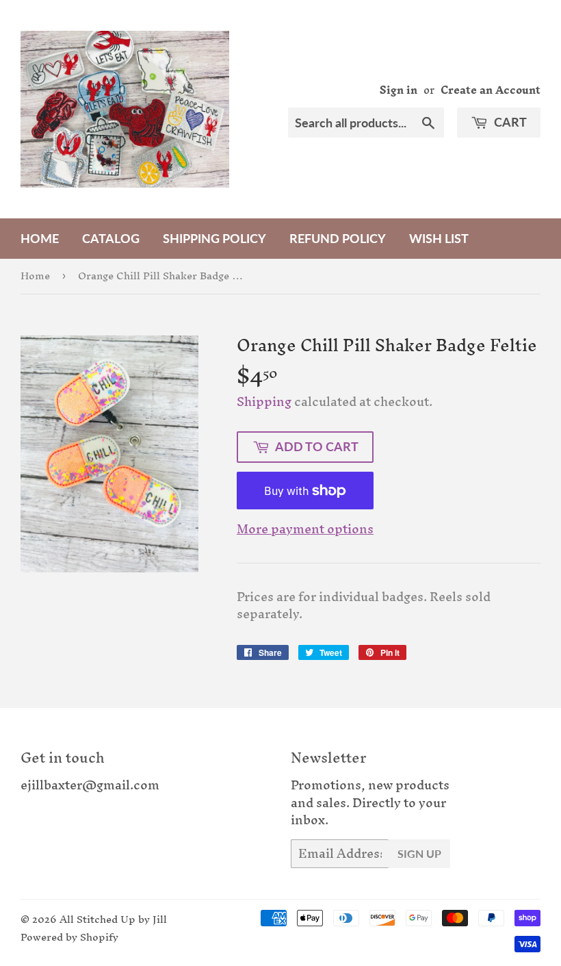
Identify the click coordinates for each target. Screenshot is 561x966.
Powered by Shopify (69, 937)
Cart (509, 121)
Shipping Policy (214, 238)
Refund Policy (337, 238)
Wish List (439, 238)
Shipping (264, 401)
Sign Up (419, 853)
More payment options (305, 529)
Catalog (111, 238)
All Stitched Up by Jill (113, 919)
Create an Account (490, 90)
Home (40, 238)
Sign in (398, 90)
